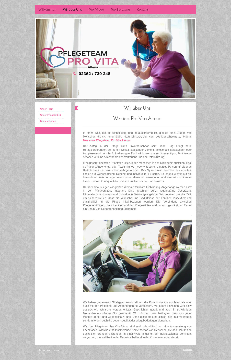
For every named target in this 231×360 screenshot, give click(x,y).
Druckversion (47, 350)
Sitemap (57, 350)
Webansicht (187, 350)
